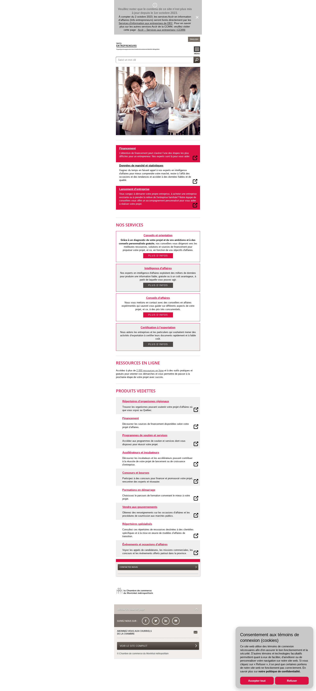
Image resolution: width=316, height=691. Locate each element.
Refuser (292, 680)
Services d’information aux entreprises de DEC (146, 23)
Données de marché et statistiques (141, 165)
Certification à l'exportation (158, 327)
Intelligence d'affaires (158, 268)
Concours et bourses (135, 472)
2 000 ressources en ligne (150, 370)
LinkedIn (166, 621)
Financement (127, 148)
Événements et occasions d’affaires (145, 544)
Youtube (176, 621)
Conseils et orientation (158, 235)
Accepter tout (257, 680)
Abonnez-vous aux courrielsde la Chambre (134, 632)
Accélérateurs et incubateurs (140, 452)
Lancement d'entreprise (134, 189)
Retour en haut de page (131, 609)
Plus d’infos (158, 255)
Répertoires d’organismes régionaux (145, 401)
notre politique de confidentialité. (279, 671)
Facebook (145, 621)
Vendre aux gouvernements (139, 506)
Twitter (155, 621)
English (194, 39)
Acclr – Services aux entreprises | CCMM (161, 29)
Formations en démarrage (138, 489)
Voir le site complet (133, 646)
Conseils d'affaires (158, 297)
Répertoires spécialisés (137, 523)
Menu (197, 53)
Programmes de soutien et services (144, 435)
